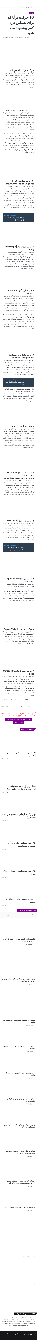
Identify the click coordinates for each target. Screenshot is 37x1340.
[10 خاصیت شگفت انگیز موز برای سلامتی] (18, 741)
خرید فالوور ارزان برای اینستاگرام (30, 1283)
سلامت (22, 8)
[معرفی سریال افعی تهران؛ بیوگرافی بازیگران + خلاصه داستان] (18, 1089)
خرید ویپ (28, 1319)
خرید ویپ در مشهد (20, 1319)
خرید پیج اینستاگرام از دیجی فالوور (30, 1256)
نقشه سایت (9, 1334)
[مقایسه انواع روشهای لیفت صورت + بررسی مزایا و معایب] (18, 1002)
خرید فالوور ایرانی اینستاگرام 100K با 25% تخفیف (18, 719)
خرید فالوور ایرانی (18, 722)
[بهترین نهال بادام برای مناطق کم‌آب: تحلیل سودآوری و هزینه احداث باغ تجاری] (18, 962)
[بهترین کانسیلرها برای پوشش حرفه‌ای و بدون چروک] (18, 803)
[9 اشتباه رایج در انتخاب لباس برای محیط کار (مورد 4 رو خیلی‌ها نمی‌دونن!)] (18, 929)
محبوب (18, 915)
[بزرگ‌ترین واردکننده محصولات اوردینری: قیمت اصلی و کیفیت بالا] (18, 772)
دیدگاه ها (6, 915)
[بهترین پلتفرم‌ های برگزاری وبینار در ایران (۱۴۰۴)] (18, 1197)
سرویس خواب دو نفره (15, 1321)
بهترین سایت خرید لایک (15, 1325)
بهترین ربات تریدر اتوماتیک (28, 1317)
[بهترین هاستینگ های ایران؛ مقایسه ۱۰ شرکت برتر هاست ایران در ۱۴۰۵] (18, 1115)
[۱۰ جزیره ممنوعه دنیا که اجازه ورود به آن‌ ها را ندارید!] (18, 1062)
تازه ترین (30, 915)
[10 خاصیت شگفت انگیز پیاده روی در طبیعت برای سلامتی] (18, 832)
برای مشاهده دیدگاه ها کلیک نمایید (27, 910)
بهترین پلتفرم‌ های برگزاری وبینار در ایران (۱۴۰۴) (20, 1207)
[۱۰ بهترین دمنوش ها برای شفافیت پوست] (18, 888)
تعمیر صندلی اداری (15, 1323)
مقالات (26, 8)
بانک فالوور (7, 1323)
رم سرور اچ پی (17, 1317)
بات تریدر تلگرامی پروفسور (28, 1321)
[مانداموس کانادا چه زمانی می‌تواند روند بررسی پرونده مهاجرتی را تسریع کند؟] (18, 1141)
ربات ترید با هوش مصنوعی (8, 1319)
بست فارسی (32, 8)
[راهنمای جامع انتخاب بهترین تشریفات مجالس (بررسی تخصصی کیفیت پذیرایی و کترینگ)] (18, 1169)
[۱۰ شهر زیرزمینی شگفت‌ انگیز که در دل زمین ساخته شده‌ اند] (18, 1036)
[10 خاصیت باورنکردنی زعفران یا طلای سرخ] (18, 860)
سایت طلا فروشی (9, 1317)
